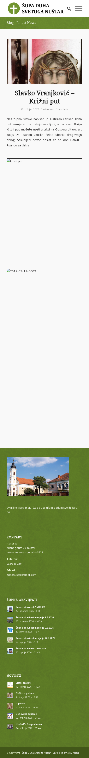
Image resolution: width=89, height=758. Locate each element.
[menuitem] (67, 8)
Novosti (49, 109)
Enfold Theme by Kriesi (66, 752)
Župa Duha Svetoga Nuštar (36, 752)
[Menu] (76, 8)
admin (65, 109)
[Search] (67, 8)
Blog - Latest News (21, 23)
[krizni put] (44, 61)
